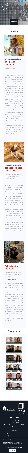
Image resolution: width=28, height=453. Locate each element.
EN (2, 1)
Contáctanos (14, 418)
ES (4, 1)
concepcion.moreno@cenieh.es (13, 181)
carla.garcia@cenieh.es (10, 279)
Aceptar (12, 450)
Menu (25, 6)
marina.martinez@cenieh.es (11, 71)
